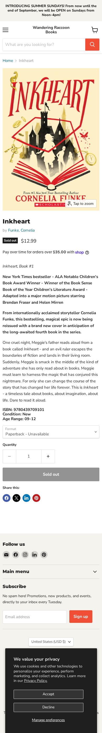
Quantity (9, 445)
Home (8, 60)
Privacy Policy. (35, 680)
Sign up (80, 616)
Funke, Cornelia (21, 230)
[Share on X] (16, 498)
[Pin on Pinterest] (36, 498)
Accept (48, 694)
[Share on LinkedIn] (26, 498)
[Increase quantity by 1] (48, 456)
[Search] (92, 45)
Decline (48, 707)
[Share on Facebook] (6, 498)
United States (48, 641)
